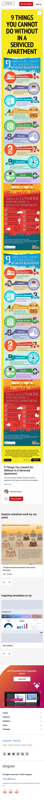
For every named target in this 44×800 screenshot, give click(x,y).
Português (17, 745)
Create (5, 713)
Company (6, 729)
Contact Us (7, 741)
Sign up (38, 4)
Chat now (17, 741)
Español (23, 745)
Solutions (6, 721)
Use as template (26, 4)
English (5, 745)
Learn (5, 725)
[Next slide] (9, 582)
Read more (7, 484)
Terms (5, 779)
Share (8, 460)
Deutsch (10, 745)
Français (29, 745)
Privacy (12, 779)
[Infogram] (7, 4)
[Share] (6, 499)
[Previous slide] (4, 582)
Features (6, 717)
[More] (39, 13)
